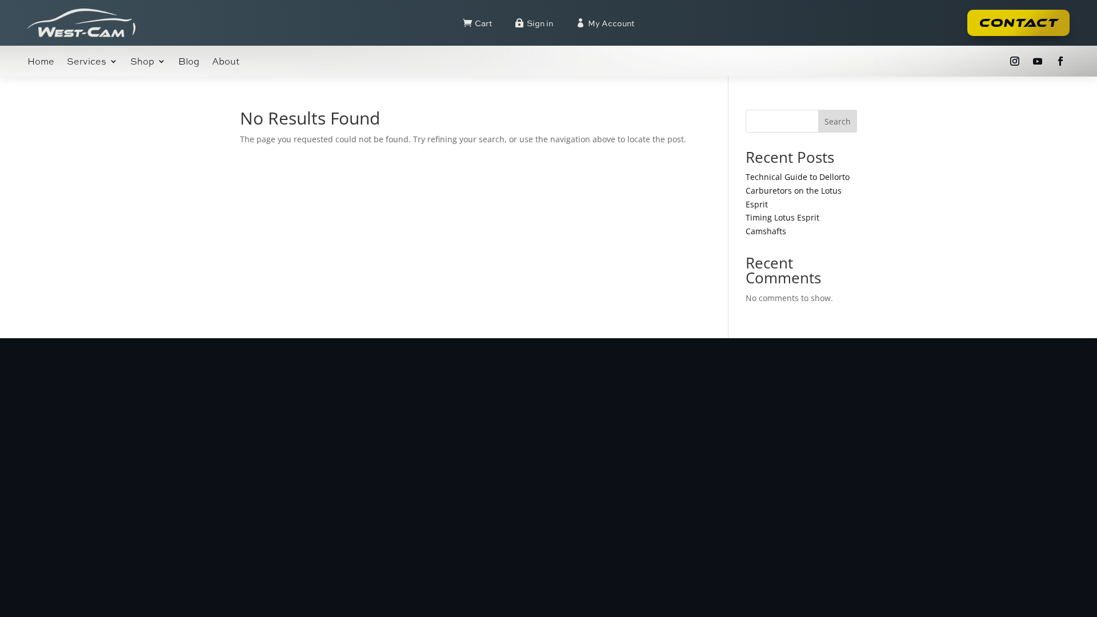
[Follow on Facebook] (1060, 61)
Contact (1018, 23)
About (225, 62)
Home (40, 62)
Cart (483, 23)
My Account (611, 23)
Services (86, 62)
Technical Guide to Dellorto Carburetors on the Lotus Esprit (798, 190)
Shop (142, 62)
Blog (188, 62)
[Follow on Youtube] (1037, 61)
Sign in (540, 23)
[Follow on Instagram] (1015, 61)
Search (837, 121)
